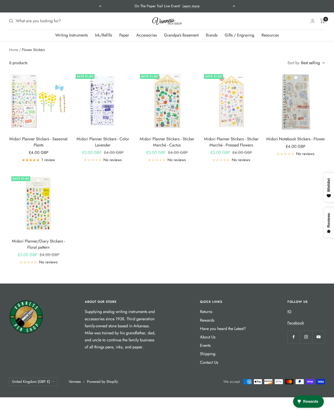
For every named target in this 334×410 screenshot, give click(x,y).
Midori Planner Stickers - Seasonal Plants (38, 142)
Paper (124, 35)
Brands (211, 35)
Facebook (295, 323)
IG (289, 312)
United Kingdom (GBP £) (31, 381)
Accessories (146, 35)
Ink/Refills (103, 35)
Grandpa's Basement (181, 35)
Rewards (207, 320)
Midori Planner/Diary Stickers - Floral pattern (38, 244)
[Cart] (322, 21)
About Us (207, 337)
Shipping (207, 354)
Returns (206, 312)
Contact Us (209, 362)
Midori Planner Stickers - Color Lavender (103, 142)
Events (205, 345)
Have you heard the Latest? (223, 329)
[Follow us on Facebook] (293, 337)
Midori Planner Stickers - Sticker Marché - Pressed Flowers (231, 142)
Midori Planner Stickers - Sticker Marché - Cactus (167, 142)
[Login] (313, 21)
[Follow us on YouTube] (318, 337)
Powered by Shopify (102, 381)
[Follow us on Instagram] (306, 337)
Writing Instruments (71, 35)
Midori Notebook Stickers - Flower (295, 139)
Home (13, 49)
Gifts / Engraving (239, 35)
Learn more (190, 6)
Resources (270, 35)
